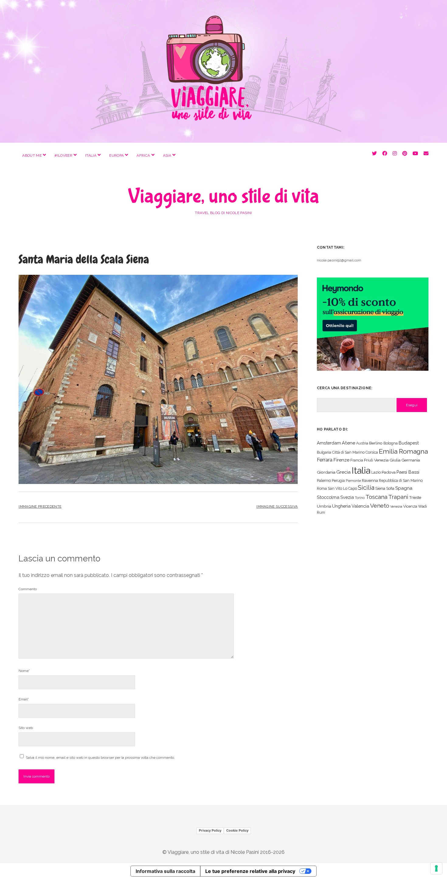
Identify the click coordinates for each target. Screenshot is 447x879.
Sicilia (366, 487)
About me (32, 155)
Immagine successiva (277, 506)
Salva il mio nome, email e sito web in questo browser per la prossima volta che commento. (100, 757)
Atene (348, 443)
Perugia (338, 480)
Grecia (343, 472)
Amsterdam (329, 442)
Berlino (376, 443)
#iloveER (63, 155)
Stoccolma (328, 497)
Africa (143, 155)
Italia (90, 155)
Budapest (409, 442)
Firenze (341, 460)
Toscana (376, 496)
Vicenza (410, 506)
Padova (389, 472)
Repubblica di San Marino (401, 480)
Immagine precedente (40, 506)
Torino (360, 497)
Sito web (26, 728)
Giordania (326, 472)
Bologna (390, 443)
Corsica (372, 452)
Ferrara (324, 460)
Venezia (396, 506)
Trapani (398, 497)
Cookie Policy (237, 830)
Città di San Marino (348, 452)
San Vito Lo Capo (342, 488)
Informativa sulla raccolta (165, 871)
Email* (24, 699)
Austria (362, 443)
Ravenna (370, 480)
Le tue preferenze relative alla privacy (250, 871)
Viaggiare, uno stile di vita (223, 196)
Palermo (324, 480)
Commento (28, 589)
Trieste (415, 497)
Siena (380, 488)
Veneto (379, 505)
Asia (167, 155)
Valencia (360, 506)
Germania (410, 460)
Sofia (390, 488)
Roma (322, 488)
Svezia (347, 497)
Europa (116, 155)
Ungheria (341, 506)
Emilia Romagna (403, 451)
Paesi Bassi (408, 472)
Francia (356, 460)
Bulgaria (324, 452)
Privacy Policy (210, 830)
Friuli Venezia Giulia (382, 460)
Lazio (376, 472)
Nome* (24, 671)
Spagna (403, 488)
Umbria (324, 506)
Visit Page (223, 71)
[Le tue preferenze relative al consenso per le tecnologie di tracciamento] (436, 868)
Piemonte (353, 480)
